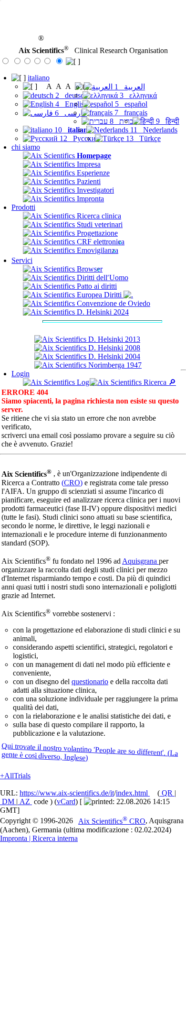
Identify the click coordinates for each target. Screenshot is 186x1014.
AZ (25, 801)
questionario (90, 681)
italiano (39, 78)
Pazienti (88, 181)
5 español (130, 104)
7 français (130, 113)
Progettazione (96, 233)
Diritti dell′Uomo (101, 277)
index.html (133, 793)
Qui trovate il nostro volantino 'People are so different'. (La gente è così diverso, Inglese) (89, 751)
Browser (89, 269)
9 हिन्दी (166, 121)
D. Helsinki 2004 (113, 356)
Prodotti (23, 207)
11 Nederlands (152, 130)
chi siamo (25, 147)
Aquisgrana (140, 561)
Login (20, 374)
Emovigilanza (96, 250)
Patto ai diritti (96, 286)
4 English (70, 104)
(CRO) (72, 483)
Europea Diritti (99, 295)
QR (167, 793)
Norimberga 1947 (114, 365)
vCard (66, 801)
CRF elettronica (99, 242)
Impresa (88, 164)
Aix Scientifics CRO (111, 821)
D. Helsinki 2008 (113, 348)
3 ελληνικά (137, 95)
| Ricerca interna (52, 838)
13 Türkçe (142, 138)
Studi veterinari (99, 224)
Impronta (89, 199)
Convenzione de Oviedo (112, 303)
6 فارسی (70, 113)
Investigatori (94, 190)
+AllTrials (15, 776)
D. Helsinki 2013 (113, 339)
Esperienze (92, 173)
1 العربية (129, 87)
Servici (21, 260)
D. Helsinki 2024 (102, 312)
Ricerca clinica (98, 216)
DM (8, 801)
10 (72, 130)
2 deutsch (70, 95)
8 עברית (123, 121)
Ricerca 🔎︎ (159, 382)
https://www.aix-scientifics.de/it (67, 793)
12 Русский (79, 138)
